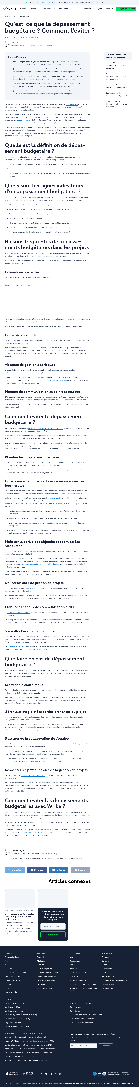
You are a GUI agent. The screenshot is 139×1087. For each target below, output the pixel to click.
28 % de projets (72, 104)
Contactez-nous (89, 9)
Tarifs (60, 9)
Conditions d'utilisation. (71, 1084)
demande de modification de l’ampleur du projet (41, 564)
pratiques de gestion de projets (33, 775)
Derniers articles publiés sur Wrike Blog (23, 1033)
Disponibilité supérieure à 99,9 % (119, 1075)
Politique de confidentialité (53, 1084)
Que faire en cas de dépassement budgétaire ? (116, 94)
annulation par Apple (23, 120)
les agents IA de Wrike (48, 2)
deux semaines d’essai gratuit (34, 833)
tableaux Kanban (44, 830)
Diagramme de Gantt (26, 16)
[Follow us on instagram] (60, 1074)
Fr (101, 9)
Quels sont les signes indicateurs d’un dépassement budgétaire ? (117, 65)
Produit (8, 953)
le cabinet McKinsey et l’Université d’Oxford (45, 428)
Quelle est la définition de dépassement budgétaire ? (116, 56)
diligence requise (54, 498)
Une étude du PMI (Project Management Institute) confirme (28, 551)
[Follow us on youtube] (56, 1073)
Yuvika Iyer (15, 42)
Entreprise (68, 9)
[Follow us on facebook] (46, 1074)
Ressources (48, 9)
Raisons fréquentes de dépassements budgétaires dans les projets (116, 77)
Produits (23, 9)
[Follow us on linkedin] (51, 1074)
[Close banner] (112, 2)
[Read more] (20, 915)
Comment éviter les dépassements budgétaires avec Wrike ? (116, 104)
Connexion (109, 9)
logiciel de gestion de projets (18, 612)
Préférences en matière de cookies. (91, 1084)
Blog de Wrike (10, 16)
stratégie (8, 720)
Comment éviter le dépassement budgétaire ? (116, 86)
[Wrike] (9, 8)
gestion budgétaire (15, 127)
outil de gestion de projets (40, 588)
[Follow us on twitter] (41, 1074)
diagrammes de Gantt (16, 646)
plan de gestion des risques (29, 470)
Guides (8, 999)
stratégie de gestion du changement (54, 380)
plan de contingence (27, 209)
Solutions (34, 9)
